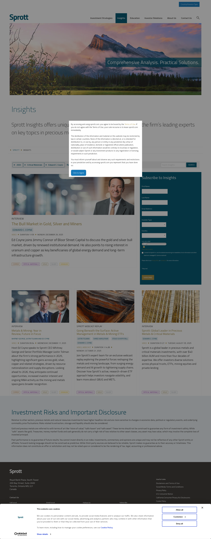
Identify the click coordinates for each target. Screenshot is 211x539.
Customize (178, 517)
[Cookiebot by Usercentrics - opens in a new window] (20, 534)
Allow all (179, 510)
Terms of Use (130, 124)
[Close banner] (202, 508)
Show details (42, 534)
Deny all (179, 524)
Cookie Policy (107, 527)
